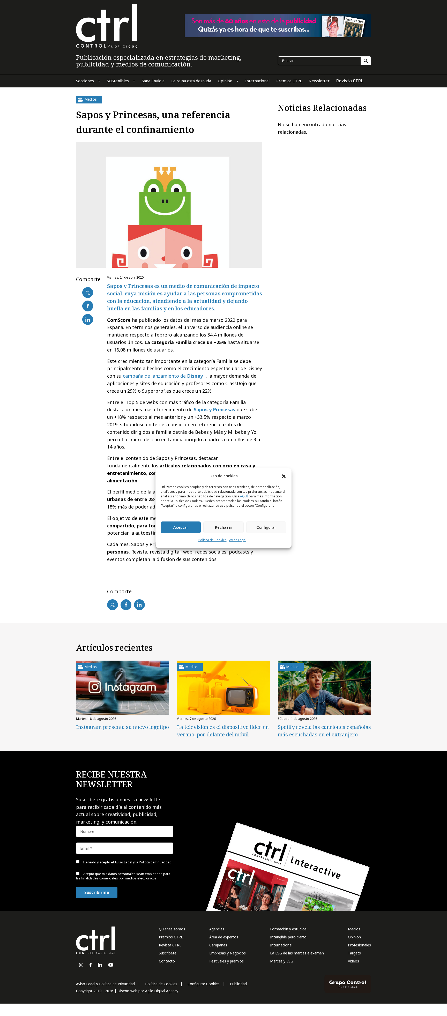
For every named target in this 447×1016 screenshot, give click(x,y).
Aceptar (180, 527)
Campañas (218, 945)
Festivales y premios (226, 961)
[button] (283, 476)
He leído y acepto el (127, 862)
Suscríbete (167, 953)
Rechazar (223, 527)
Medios (354, 929)
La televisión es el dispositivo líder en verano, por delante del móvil (223, 730)
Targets (354, 953)
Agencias (216, 929)
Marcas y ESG (281, 961)
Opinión (354, 937)
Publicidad (238, 983)
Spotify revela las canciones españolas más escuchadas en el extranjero (324, 730)
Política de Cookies (212, 540)
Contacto (167, 961)
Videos (353, 961)
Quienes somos (172, 929)
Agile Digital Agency (161, 990)
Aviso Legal (237, 540)
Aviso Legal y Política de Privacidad (105, 983)
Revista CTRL (170, 945)
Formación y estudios (288, 929)
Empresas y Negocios (227, 953)
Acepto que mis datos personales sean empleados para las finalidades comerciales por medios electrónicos (123, 875)
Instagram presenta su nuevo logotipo (122, 726)
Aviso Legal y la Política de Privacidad (143, 862)
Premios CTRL (171, 937)
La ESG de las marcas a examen (297, 953)
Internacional (281, 945)
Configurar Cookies (204, 983)
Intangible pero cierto (288, 937)
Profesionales (359, 945)
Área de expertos (223, 937)
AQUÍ (244, 496)
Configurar (266, 527)
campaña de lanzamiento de (164, 376)
